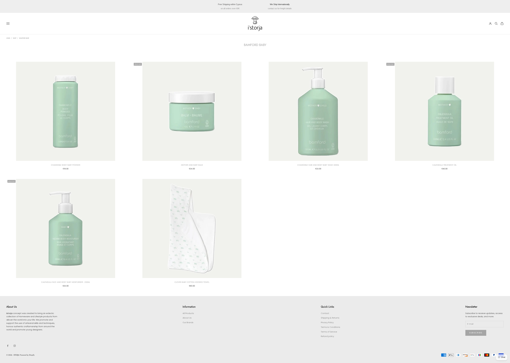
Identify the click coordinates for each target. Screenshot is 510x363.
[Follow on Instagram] (14, 345)
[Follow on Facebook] (7, 345)
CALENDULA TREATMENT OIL (444, 165)
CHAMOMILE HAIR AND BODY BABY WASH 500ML (318, 165)
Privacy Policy (327, 322)
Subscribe (475, 333)
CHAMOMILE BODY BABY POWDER (65, 165)
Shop (14, 38)
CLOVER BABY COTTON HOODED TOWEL (192, 282)
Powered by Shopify (27, 355)
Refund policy (327, 336)
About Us (187, 317)
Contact (325, 313)
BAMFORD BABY (24, 38)
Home (8, 38)
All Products (188, 313)
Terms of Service (329, 331)
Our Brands (188, 322)
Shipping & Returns (330, 317)
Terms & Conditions (330, 327)
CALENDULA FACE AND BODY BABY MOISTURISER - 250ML (65, 282)
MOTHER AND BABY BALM (192, 165)
